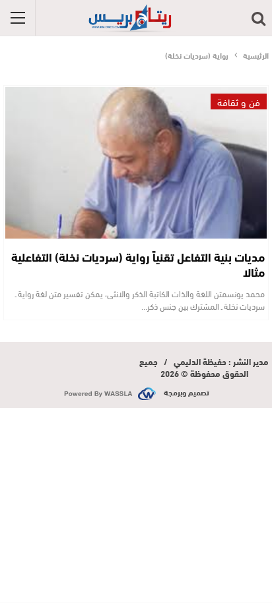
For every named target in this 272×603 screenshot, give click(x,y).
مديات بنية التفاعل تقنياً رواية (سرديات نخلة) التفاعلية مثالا (138, 264)
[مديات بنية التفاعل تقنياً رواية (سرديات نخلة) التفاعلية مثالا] (136, 163)
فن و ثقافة (238, 101)
